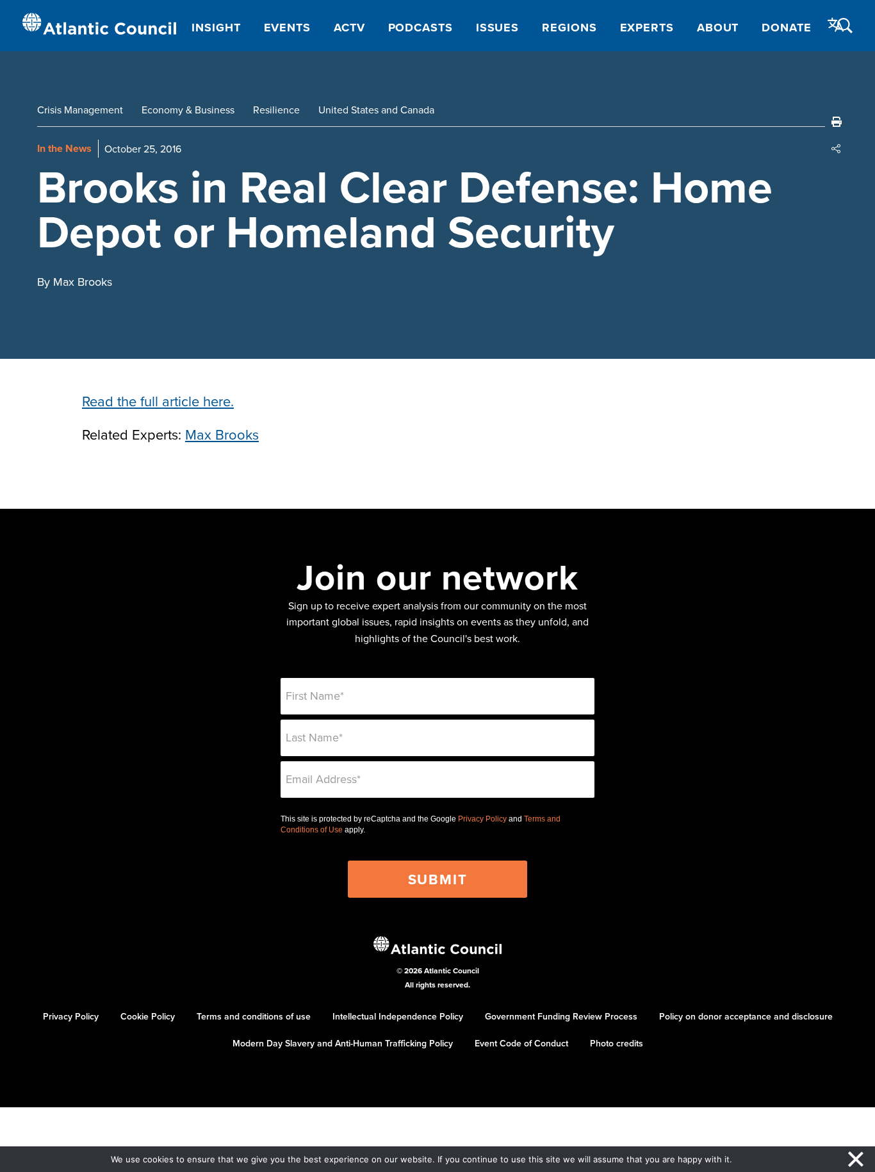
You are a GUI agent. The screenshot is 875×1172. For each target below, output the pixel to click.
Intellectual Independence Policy (397, 1016)
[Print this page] (836, 121)
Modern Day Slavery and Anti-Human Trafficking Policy (343, 1043)
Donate (786, 27)
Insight (216, 27)
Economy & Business (188, 110)
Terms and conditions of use (254, 1016)
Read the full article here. (158, 401)
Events (287, 27)
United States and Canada (376, 110)
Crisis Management (80, 110)
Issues (497, 27)
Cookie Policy (147, 1016)
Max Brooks (222, 434)
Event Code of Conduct (521, 1043)
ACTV (349, 27)
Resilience (276, 110)
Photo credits (616, 1043)
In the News (64, 148)
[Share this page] (836, 148)
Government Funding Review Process (561, 1016)
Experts (647, 27)
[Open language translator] (835, 25)
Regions (569, 27)
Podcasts (420, 27)
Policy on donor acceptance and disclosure (746, 1016)
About (718, 27)
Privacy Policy (482, 818)
